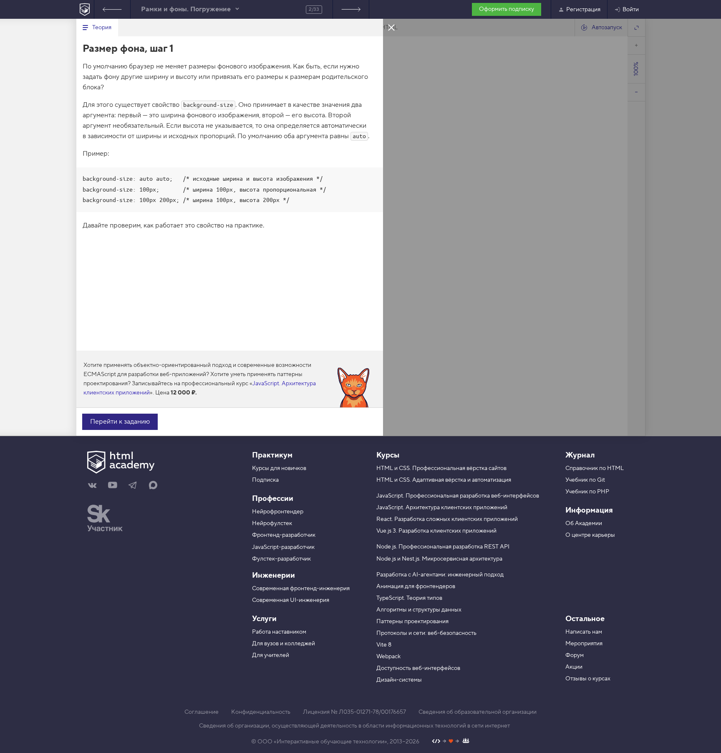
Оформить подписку (506, 9)
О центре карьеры (590, 535)
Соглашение (201, 712)
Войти (631, 9)
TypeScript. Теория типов (409, 598)
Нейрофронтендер (277, 511)
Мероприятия (584, 643)
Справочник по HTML (594, 468)
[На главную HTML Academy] (85, 9)
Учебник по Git (585, 480)
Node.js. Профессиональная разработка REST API (442, 547)
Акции (573, 667)
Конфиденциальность (260, 712)
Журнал (580, 455)
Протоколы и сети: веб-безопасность (426, 633)
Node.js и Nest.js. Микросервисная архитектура (439, 559)
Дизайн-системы (399, 680)
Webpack (388, 656)
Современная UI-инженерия (290, 600)
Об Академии (583, 523)
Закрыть (391, 27)
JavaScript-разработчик (283, 547)
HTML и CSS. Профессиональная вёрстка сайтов (441, 468)
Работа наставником (279, 632)
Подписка (265, 480)
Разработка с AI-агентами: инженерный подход (440, 575)
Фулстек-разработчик (281, 559)
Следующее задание (351, 9)
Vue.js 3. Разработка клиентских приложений (436, 531)
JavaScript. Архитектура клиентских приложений (441, 507)
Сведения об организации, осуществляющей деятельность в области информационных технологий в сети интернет (354, 726)
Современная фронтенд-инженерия (301, 588)
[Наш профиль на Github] (451, 742)
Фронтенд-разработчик (283, 535)
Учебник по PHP (587, 491)
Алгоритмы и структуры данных (418, 610)
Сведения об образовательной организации (477, 712)
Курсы (387, 455)
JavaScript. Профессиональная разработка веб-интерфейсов (457, 496)
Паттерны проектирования (412, 621)
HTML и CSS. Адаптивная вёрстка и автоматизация (443, 480)
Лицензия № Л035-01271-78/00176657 (354, 712)
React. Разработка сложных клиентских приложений (447, 519)
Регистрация (583, 9)
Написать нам (583, 632)
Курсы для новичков (279, 468)
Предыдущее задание (112, 9)
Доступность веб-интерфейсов (418, 668)
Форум (574, 655)
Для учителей (270, 655)
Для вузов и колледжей (283, 643)
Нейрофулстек (272, 523)
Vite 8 (383, 645)
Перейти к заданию (120, 421)
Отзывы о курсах (587, 678)
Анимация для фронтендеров (415, 586)
